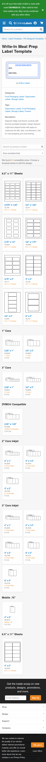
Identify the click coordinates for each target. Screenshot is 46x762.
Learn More (37, 751)
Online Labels (24, 83)
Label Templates (15, 38)
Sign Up (35, 697)
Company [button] (6, 728)
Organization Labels (13, 108)
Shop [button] (4, 707)
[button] (4, 23)
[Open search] (41, 29)
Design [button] (5, 714)
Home (4, 38)
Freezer (28, 111)
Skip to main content (9, 13)
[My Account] (35, 23)
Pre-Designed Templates (34, 38)
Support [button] (5, 721)
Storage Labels (17, 99)
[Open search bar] (10, 23)
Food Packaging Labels (14, 96)
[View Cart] (41, 23)
